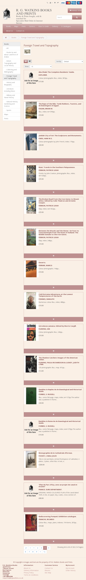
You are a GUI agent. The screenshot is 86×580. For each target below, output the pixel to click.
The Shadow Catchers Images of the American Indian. (58, 359)
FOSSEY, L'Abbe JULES (48, 456)
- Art (6, 48)
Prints (24, 26)
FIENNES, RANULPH (46, 299)
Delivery (55, 26)
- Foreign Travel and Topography (10, 77)
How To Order (43, 26)
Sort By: (58, 61)
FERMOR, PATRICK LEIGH (49, 170)
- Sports (7, 110)
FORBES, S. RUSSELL (47, 394)
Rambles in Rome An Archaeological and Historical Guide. (59, 422)
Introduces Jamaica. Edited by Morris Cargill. (57, 326)
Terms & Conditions (31, 575)
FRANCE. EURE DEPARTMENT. (50, 489)
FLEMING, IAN (44, 329)
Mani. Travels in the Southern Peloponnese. (57, 167)
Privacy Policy (29, 573)
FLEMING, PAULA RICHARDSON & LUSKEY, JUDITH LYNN (59, 363)
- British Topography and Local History (10, 63)
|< (26, 548)
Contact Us (20, 31)
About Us (9, 31)
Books (8, 26)
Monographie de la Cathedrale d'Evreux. (55, 453)
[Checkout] (58, 3)
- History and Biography (9, 83)
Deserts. (42, 262)
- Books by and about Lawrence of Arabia (11, 54)
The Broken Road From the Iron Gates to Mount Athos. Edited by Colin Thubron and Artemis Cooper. (59, 201)
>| (44, 552)
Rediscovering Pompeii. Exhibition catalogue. (57, 516)
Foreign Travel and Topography (32, 37)
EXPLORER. (43, 75)
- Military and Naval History (9, 96)
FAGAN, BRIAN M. (46, 108)
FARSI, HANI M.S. (45, 138)
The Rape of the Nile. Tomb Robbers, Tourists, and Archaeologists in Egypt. (60, 105)
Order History (70, 570)
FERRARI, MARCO (45, 265)
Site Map (48, 573)
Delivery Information (31, 570)
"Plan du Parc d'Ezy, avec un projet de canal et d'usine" (58, 486)
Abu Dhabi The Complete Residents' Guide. (56, 72)
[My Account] (51, 3)
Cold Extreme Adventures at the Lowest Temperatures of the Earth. (56, 295)
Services (32, 26)
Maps (16, 26)
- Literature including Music (9, 90)
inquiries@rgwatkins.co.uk (13, 578)
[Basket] (55, 3)
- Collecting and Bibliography (10, 71)
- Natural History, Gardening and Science (11, 103)
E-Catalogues (66, 26)
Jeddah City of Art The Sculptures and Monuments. (60, 135)
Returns (47, 570)
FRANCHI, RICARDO (46, 519)
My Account (70, 568)
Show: (27, 66)
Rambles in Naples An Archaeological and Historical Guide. (60, 390)
